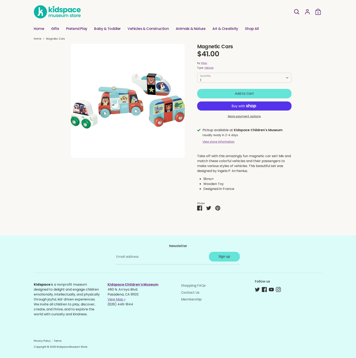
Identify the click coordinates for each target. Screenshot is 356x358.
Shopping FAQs (193, 285)
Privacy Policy (42, 341)
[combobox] (244, 78)
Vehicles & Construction (148, 28)
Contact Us (190, 292)
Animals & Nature (191, 28)
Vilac (204, 63)
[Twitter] (257, 289)
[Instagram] (278, 289)
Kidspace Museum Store (72, 347)
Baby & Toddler (107, 28)
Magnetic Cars (55, 38)
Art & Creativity (225, 28)
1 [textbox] (200, 80)
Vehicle (208, 67)
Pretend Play (76, 28)
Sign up (224, 256)
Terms (58, 341)
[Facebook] (264, 289)
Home (39, 28)
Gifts (55, 28)
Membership (191, 299)
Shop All (252, 28)
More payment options (244, 116)
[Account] (307, 12)
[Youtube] (271, 289)
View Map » (116, 299)
